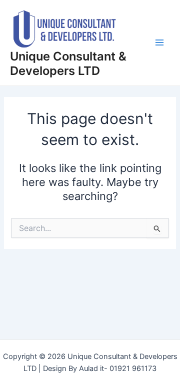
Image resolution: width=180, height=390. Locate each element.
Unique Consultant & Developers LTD (68, 63)
